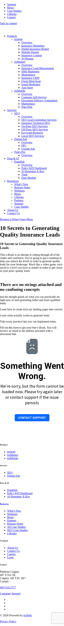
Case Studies (14, 10)
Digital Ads (20, 139)
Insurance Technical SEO (35, 123)
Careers (11, 17)
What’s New (21, 184)
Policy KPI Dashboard (34, 168)
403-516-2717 (8, 587)
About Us (12, 210)
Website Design (30, 52)
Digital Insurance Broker (35, 48)
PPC (23, 145)
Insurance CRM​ (30, 77)
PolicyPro (19, 152)
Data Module (28, 177)
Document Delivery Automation (39, 100)
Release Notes (22, 187)
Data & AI (13, 158)
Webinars (19, 190)
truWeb (18, 39)
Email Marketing (30, 84)
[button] (26, 219)
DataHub (19, 161)
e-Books (12, 14)
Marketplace (28, 74)
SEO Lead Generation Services (39, 119)
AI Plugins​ (27, 58)
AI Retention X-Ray (32, 171)
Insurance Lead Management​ (37, 68)
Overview (27, 42)
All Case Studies (16, 526)
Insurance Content (31, 55)
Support (11, 4)
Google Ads (28, 148)
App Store (27, 87)
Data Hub (26, 106)
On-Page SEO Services (34, 126)
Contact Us (13, 213)
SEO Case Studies (17, 530)
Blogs (10, 7)
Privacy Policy (8, 621)
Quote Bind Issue (31, 81)
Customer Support (10, 593)
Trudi (24, 174)
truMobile (19, 90)
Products (12, 36)
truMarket (19, 61)
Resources (13, 181)
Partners (18, 200)
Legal (10, 557)
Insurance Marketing (32, 45)
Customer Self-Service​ (34, 97)
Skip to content (8, 23)
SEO (17, 113)
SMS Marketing (30, 71)
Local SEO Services (32, 135)
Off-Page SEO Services (34, 129)
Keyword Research (32, 132)
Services (12, 110)
